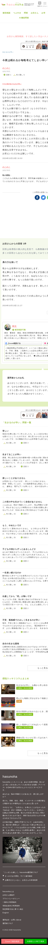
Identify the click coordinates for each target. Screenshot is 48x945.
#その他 (5, 84)
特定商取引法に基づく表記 (13, 909)
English (6, 913)
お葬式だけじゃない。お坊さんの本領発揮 (21, 880)
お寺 (43, 13)
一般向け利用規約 (9, 902)
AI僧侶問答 (24, 18)
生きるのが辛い (8, 52)
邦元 (14, 326)
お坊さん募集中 (9, 895)
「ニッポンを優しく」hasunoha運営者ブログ (20, 872)
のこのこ (6, 68)
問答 (26, 13)
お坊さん (35, 13)
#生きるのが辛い (15, 84)
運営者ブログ (8, 923)
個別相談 (6, 13)
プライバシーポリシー (11, 899)
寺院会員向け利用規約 (11, 906)
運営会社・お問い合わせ (12, 920)
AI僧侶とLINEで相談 (35, 941)
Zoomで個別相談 (12, 941)
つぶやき (17, 13)
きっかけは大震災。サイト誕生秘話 (18, 876)
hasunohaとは (8, 891)
